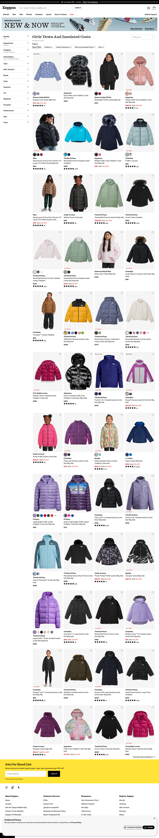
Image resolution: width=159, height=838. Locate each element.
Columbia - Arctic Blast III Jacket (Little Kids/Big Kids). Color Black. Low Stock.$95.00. (140, 259)
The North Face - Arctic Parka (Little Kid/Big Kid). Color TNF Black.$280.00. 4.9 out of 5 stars (109, 730)
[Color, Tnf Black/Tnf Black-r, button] (76, 333)
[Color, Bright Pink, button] (69, 515)
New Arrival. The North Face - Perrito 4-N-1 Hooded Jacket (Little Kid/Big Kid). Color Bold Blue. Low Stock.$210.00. (109, 380)
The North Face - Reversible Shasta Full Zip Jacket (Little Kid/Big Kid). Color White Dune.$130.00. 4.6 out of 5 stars (140, 319)
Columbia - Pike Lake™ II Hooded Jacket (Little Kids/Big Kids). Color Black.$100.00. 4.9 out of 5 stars (109, 501)
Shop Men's (149, 29)
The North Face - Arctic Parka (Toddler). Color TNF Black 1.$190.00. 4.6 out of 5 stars (140, 200)
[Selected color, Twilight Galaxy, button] (96, 333)
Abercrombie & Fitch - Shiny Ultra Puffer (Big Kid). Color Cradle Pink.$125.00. (109, 259)
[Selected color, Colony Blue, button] (34, 93)
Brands (122, 800)
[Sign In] (148, 8)
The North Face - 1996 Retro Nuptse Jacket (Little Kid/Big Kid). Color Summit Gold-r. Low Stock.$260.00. (78, 319)
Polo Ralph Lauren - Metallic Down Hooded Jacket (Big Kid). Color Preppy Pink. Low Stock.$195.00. (140, 730)
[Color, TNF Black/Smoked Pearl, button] (69, 154)
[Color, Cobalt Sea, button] (130, 454)
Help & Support (151, 14)
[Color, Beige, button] (130, 93)
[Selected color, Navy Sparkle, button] (96, 154)
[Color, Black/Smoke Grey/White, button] (38, 154)
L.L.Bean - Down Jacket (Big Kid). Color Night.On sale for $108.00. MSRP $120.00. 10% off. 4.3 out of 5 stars (140, 441)
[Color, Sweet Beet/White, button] (41, 154)
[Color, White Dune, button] (41, 272)
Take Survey (86, 811)
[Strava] (18, 787)
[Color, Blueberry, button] (41, 515)
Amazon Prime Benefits (14, 811)
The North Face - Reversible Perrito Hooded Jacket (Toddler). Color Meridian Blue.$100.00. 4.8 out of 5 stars (78, 141)
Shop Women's (136, 29)
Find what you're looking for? (143, 757)
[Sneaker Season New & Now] (79, 24)
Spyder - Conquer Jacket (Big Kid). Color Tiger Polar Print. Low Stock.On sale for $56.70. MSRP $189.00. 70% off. (140, 559)
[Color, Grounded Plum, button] (52, 632)
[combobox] (45, 8)
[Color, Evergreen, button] (38, 515)
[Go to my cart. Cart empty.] (154, 8)
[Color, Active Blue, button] (69, 333)
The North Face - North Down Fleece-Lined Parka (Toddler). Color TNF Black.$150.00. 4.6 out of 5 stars (140, 675)
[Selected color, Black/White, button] (34, 154)
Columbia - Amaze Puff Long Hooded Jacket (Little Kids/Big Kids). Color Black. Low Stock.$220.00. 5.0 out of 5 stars (109, 675)
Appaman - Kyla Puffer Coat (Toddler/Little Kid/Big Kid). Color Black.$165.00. (78, 80)
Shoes (121, 815)
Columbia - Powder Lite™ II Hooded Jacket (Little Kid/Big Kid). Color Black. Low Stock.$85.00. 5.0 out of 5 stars (47, 675)
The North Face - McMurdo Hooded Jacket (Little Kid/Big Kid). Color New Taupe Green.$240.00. (78, 675)
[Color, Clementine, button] (52, 515)
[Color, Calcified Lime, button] (48, 632)
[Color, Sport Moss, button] (82, 333)
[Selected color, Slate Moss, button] (65, 272)
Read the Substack (90, 2)
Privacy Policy (76, 822)
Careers (8, 804)
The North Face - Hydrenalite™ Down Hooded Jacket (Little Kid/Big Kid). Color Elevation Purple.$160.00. (47, 617)
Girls (100, 47)
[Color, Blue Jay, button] (72, 515)
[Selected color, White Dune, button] (127, 333)
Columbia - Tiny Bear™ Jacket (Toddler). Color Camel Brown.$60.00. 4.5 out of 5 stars (47, 319)
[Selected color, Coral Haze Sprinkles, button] (96, 454)
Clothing (47, 47)
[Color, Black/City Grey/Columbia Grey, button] (130, 393)
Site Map (84, 807)
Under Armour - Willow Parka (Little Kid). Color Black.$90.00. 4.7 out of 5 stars (78, 200)
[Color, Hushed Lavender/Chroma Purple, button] (134, 333)
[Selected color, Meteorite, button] (96, 93)
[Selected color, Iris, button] (34, 515)
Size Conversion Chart (90, 800)
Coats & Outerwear (62, 47)
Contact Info (48, 804)
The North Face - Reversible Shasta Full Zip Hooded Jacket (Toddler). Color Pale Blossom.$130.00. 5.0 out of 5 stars (47, 259)
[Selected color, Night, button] (127, 454)
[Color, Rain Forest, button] (69, 454)
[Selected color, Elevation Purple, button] (34, 632)
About (7, 800)
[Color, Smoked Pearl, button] (38, 272)
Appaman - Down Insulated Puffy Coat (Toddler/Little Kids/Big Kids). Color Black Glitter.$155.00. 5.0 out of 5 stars (78, 380)
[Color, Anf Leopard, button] (38, 93)
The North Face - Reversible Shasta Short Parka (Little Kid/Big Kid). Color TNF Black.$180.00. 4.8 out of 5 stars (78, 559)
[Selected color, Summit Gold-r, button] (65, 333)
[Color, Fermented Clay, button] (144, 333)
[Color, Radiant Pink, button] (99, 154)
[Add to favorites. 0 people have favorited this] (60, 54)
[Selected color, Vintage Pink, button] (127, 93)
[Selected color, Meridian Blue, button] (65, 154)
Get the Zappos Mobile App (16, 807)
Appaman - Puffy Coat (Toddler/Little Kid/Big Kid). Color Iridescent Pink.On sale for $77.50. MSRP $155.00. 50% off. (78, 730)
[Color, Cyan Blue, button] (99, 454)
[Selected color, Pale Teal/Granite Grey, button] (34, 573)
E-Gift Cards (86, 815)
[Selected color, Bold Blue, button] (96, 393)
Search (78, 8)
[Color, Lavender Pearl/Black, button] (130, 154)
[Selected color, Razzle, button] (65, 454)
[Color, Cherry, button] (45, 515)
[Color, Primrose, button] (79, 333)
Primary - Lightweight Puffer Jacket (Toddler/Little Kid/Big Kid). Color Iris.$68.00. (47, 501)
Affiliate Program (88, 804)
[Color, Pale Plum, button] (72, 333)
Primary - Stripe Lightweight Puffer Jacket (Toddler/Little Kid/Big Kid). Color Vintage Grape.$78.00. (78, 501)
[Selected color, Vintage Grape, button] (65, 515)
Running (122, 811)
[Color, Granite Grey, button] (137, 333)
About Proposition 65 (51, 815)
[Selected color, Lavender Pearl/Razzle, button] (127, 393)
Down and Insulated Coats (84, 47)
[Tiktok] (12, 787)
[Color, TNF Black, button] (130, 333)
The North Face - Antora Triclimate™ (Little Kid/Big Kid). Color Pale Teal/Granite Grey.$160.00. (47, 559)
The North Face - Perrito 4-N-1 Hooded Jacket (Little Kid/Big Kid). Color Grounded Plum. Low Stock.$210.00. (140, 501)
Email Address (13, 774)
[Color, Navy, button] (48, 515)
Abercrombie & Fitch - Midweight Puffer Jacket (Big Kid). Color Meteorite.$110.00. (109, 80)
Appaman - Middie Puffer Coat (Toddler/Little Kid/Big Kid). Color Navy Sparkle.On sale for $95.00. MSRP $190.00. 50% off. (109, 141)
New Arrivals (124, 807)
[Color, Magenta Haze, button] (99, 93)
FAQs (45, 800)
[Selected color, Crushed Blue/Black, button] (127, 154)
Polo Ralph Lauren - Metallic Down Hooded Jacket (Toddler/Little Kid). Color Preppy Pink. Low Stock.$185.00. (47, 380)
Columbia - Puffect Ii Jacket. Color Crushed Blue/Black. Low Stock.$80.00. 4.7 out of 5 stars (140, 141)
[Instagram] (6, 787)
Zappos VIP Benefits (13, 815)
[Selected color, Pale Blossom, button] (34, 272)
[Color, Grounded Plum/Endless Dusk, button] (38, 573)
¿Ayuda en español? (51, 807)
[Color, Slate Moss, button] (99, 333)
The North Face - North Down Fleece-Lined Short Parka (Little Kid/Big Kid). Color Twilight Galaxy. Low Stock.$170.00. (109, 319)
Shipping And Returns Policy (54, 811)
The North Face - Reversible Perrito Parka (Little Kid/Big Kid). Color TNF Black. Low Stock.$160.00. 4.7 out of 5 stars (109, 617)
